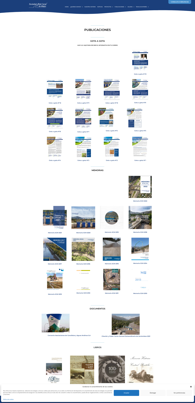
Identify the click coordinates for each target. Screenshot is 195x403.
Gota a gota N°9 (140, 103)
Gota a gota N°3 (83, 160)
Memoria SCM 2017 (55, 264)
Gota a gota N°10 (112, 103)
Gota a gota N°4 (55, 160)
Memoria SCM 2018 (140, 232)
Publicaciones (119, 6)
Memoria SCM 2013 (55, 294)
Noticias (100, 6)
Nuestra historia (90, 6)
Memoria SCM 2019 (112, 232)
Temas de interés (141, 6)
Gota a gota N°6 (112, 131)
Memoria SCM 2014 (140, 263)
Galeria (130, 6)
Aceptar (126, 393)
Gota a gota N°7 (83, 132)
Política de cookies (8, 399)
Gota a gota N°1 (140, 160)
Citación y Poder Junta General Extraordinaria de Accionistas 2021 (126, 336)
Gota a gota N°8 (55, 131)
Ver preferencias (179, 393)
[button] (191, 387)
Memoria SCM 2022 (140, 201)
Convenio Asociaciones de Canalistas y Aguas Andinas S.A (69, 335)
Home (67, 6)
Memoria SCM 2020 (83, 233)
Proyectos (107, 6)
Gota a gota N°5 (140, 131)
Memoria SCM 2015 (112, 264)
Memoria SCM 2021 (55, 233)
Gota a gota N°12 (55, 103)
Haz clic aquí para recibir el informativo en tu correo (97, 45)
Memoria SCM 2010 (140, 293)
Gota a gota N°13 (140, 74)
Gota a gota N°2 (112, 160)
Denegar (153, 393)
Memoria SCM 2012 (83, 293)
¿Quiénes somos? (75, 6)
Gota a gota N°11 (83, 103)
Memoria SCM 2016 (83, 264)
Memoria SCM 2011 (111, 293)
